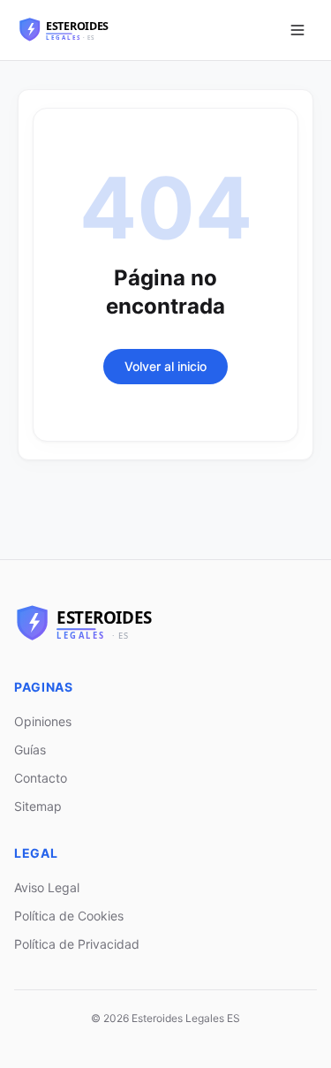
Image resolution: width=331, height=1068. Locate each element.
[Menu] (297, 30)
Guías (30, 749)
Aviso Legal (46, 887)
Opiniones (42, 721)
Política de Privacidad (76, 943)
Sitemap (38, 806)
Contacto (40, 777)
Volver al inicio (165, 366)
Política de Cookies (69, 915)
